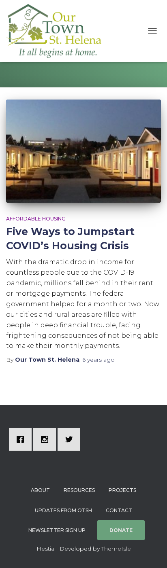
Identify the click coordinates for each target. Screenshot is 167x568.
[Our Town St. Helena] (56, 31)
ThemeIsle (116, 548)
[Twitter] (71, 439)
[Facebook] (22, 439)
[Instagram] (46, 439)
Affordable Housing (36, 219)
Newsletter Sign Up (57, 530)
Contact (119, 510)
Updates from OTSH (63, 510)
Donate (121, 530)
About (40, 490)
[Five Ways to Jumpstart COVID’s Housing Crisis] (83, 151)
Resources (79, 490)
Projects (122, 490)
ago (98, 359)
